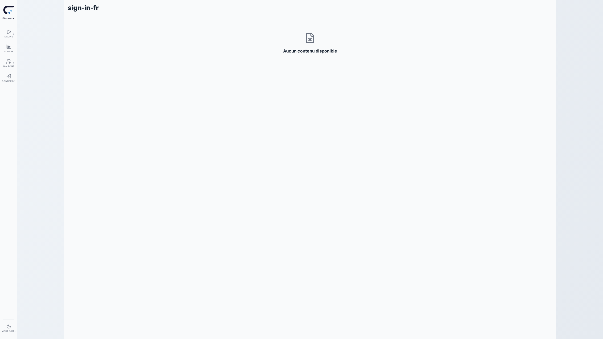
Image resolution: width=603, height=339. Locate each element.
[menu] (8, 33)
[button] (13, 33)
